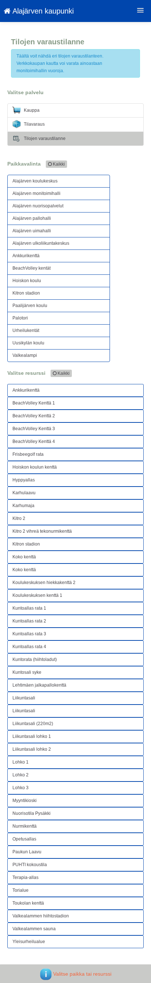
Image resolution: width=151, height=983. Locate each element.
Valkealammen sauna (34, 928)
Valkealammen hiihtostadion (40, 916)
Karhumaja (23, 505)
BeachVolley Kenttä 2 (33, 415)
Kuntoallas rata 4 (29, 646)
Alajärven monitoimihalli (36, 193)
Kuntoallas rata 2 (29, 621)
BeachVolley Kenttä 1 (33, 403)
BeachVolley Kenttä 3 (33, 428)
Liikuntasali (23, 698)
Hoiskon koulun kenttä (34, 467)
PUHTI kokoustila (29, 864)
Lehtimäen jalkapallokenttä (39, 685)
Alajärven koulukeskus (35, 181)
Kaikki (58, 164)
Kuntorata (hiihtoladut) (34, 659)
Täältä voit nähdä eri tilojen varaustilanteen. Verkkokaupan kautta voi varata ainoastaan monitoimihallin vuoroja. (59, 63)
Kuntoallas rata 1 (29, 608)
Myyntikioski (24, 800)
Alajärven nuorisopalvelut (37, 205)
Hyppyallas (23, 480)
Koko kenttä (24, 556)
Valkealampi (24, 355)
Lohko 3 (20, 787)
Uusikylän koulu (28, 342)
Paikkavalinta (36, 164)
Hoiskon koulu (26, 280)
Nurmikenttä (24, 826)
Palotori (20, 318)
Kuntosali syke (26, 672)
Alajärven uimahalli (31, 230)
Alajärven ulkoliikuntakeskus (40, 243)
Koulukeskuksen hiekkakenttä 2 (44, 582)
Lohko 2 (20, 774)
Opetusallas (24, 839)
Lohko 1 (20, 762)
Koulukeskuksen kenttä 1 (37, 595)
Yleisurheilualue (28, 941)
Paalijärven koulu (29, 305)
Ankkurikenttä (26, 255)
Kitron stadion (26, 293)
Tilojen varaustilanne (44, 138)
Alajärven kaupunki (42, 11)
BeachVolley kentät (31, 268)
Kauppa (31, 110)
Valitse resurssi (38, 373)
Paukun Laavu (26, 851)
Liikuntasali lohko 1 (31, 736)
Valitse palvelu (25, 92)
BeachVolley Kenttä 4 (33, 441)
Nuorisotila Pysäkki (31, 813)
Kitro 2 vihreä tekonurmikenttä (42, 531)
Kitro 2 (18, 518)
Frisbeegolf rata (28, 454)
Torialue (20, 890)
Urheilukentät (25, 330)
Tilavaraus (34, 124)
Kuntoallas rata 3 (29, 633)
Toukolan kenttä (28, 903)
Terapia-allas (25, 877)
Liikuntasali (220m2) (32, 723)
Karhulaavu (24, 492)
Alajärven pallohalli (31, 218)
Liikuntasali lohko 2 (31, 749)
